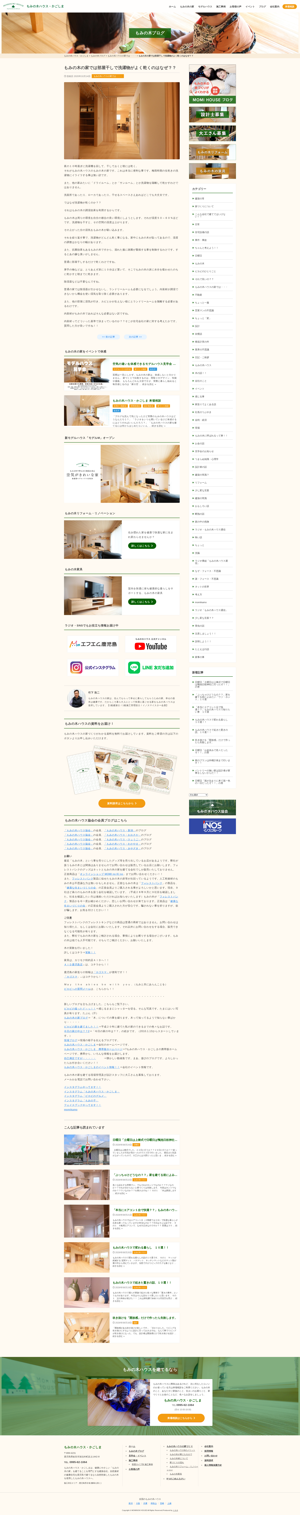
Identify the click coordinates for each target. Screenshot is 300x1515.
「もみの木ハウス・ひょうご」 (122, 839)
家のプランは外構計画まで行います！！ (212, 761)
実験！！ (90, 952)
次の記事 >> (135, 337)
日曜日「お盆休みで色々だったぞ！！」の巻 (211, 751)
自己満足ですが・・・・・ (80, 1058)
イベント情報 (288, 1477)
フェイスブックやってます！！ (82, 1105)
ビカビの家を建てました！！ (81, 1026)
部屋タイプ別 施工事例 (142, 1464)
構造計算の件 (202, 341)
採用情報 (208, 1451)
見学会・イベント (137, 1455)
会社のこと (201, 380)
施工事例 (221, 6)
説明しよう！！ (203, 641)
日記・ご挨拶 (202, 357)
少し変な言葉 (202, 490)
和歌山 (154, 1503)
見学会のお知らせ (204, 451)
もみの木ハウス (203, 365)
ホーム (172, 6)
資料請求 (208, 1460)
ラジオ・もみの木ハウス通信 (210, 529)
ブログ (262, 6)
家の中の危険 (202, 521)
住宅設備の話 (202, 232)
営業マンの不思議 (204, 310)
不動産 (198, 294)
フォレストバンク (82, 878)
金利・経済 (201, 420)
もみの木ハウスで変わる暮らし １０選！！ (212, 720)
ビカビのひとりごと (205, 271)
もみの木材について (179, 1458)
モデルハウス (205, 6)
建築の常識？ (202, 474)
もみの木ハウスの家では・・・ (108, 76)
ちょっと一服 (202, 302)
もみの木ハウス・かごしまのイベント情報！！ (92, 1067)
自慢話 (198, 334)
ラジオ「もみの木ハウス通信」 (211, 610)
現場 (197, 427)
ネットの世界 (202, 586)
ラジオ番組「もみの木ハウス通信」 (211, 561)
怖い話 (198, 537)
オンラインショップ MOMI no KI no (101, 874)
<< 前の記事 (108, 337)
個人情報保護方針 (213, 1465)
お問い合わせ (211, 1455)
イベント (250, 6)
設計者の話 (201, 467)
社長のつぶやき (203, 412)
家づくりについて (204, 206)
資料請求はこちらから (120, 803)
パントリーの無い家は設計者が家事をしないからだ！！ (212, 771)
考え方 (198, 594)
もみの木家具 (176, 1474)
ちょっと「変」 (203, 318)
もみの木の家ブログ (76, 1017)
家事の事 (199, 657)
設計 (197, 326)
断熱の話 (199, 514)
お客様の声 (235, 6)
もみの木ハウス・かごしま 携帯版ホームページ (93, 1049)
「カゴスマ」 (101, 972)
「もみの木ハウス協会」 (78, 830)
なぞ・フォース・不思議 (208, 571)
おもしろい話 (202, 506)
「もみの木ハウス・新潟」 (120, 830)
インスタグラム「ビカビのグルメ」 (85, 1096)
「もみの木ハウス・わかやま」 (122, 844)
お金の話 (199, 443)
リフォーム (201, 482)
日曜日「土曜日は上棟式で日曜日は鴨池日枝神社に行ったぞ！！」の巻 (212, 684)
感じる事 (199, 396)
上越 (169, 1503)
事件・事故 (201, 240)
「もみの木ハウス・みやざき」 (122, 848)
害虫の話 (199, 625)
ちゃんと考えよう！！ (206, 247)
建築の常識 (201, 498)
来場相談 (289, 6)
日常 (197, 224)
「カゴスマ (70, 976)
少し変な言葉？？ (204, 618)
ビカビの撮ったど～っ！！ (80, 1008)
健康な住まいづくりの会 (81, 887)
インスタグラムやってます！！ (82, 1087)
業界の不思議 (202, 349)
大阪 (138, 1503)
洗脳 (197, 553)
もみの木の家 (187, 6)
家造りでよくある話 (205, 404)
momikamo (71, 1109)
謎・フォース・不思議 (206, 578)
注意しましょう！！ (205, 633)
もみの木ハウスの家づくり (180, 1446)
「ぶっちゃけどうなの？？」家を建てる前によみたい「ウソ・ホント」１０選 (212, 697)
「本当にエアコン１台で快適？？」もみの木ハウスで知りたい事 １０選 (212, 709)
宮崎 (162, 1503)
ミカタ (175, 1510)
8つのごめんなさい (176, 1478)
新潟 (131, 1503)
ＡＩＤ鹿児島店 (73, 964)
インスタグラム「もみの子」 (81, 1100)
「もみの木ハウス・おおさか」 (122, 835)
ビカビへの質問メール (77, 989)
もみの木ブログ (136, 1451)
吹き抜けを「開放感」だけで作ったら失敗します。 (212, 741)
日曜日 (198, 255)
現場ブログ (70, 1040)
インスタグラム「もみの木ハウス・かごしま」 (92, 1091)
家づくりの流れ (177, 1462)
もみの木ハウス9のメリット (182, 1450)
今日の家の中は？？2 (77, 1031)
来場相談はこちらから (179, 1418)
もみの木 (199, 263)
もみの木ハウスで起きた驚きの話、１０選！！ (211, 730)
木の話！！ (201, 373)
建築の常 (199, 198)
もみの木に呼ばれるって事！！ (211, 435)
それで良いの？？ (204, 279)
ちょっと (199, 545)
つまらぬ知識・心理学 (206, 459)
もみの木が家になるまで (181, 1454)
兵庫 (145, 1503)
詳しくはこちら (140, 545)
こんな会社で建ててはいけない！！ (210, 215)
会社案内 (274, 6)
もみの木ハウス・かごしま (45, 6)
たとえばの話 (202, 649)
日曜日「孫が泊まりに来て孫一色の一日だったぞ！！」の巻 (212, 781)
